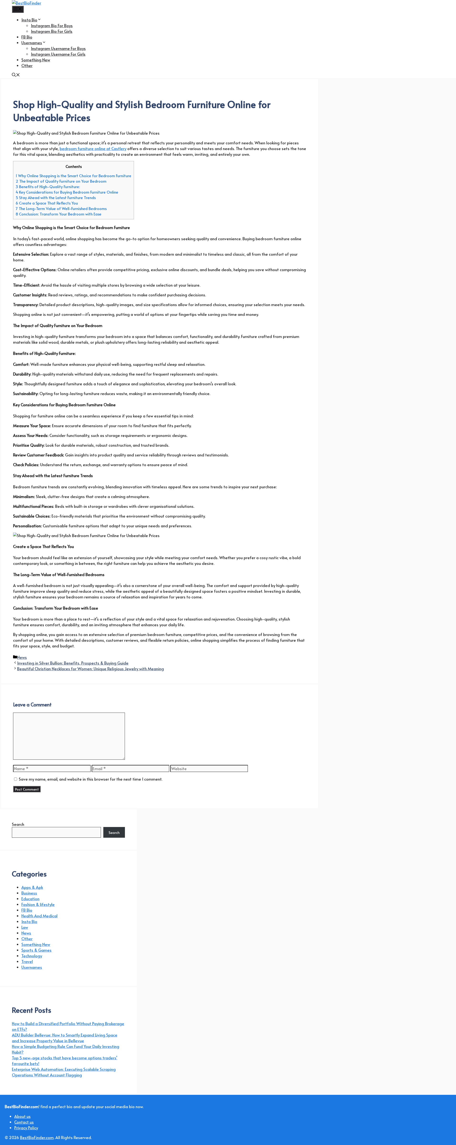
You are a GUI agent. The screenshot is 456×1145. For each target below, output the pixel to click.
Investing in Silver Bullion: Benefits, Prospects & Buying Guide (72, 663)
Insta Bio (29, 20)
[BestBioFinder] (26, 3)
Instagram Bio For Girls (51, 31)
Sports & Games (36, 950)
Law (24, 927)
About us (22, 1116)
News (22, 657)
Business (29, 893)
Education (30, 898)
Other (27, 65)
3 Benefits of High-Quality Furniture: (48, 186)
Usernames (31, 42)
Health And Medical (39, 916)
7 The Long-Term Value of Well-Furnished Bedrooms (61, 208)
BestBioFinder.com (37, 1137)
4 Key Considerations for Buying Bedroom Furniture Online (67, 192)
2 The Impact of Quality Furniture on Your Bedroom (61, 181)
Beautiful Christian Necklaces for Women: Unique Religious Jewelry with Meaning (90, 668)
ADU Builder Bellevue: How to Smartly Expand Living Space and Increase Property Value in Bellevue (64, 1037)
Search (18, 824)
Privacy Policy (26, 1127)
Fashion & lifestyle (38, 904)
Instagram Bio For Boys (52, 25)
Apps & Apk (32, 887)
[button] (16, 75)
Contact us (24, 1122)
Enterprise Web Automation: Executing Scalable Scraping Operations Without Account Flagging (64, 1072)
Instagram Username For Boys (58, 48)
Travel (27, 961)
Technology (31, 956)
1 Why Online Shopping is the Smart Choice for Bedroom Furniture (73, 175)
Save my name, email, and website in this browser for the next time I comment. (90, 779)
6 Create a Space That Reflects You (47, 203)
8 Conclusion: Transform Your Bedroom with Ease (58, 214)
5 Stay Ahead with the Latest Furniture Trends (56, 197)
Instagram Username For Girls (58, 54)
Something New (35, 60)
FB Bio (26, 37)
